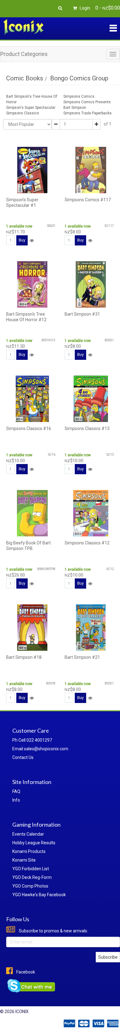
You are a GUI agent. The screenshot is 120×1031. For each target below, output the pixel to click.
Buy (22, 240)
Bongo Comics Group (79, 78)
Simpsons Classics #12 (87, 542)
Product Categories (24, 54)
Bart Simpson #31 (82, 314)
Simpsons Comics (78, 96)
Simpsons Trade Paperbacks (87, 113)
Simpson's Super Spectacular (30, 107)
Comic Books (24, 78)
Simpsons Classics (22, 113)
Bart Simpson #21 (82, 657)
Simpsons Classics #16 (28, 428)
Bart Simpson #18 (24, 657)
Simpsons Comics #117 (88, 199)
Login (84, 8)
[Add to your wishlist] (32, 240)
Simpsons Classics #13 (87, 428)
